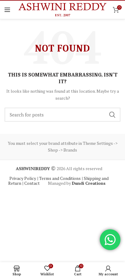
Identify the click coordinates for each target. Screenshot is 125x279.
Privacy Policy (23, 178)
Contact (32, 183)
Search (112, 115)
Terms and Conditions (60, 178)
